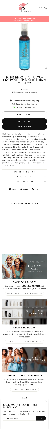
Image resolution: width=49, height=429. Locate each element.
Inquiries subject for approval (24, 341)
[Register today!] (24, 311)
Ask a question (24, 182)
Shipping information (25, 172)
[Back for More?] (24, 266)
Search (24, 398)
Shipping (15, 92)
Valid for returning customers (24, 293)
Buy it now (24, 121)
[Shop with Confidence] (24, 359)
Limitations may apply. (24, 389)
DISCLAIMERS (24, 177)
